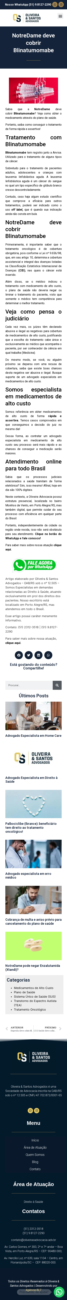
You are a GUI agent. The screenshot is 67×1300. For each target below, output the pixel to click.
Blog (35, 1162)
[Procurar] (57, 685)
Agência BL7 (33, 1290)
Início (35, 1140)
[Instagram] (61, 4)
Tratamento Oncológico (30, 1009)
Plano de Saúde (24, 992)
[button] (60, 16)
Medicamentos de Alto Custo (33, 988)
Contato (35, 1169)
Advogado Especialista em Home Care (33, 735)
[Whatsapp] (55, 4)
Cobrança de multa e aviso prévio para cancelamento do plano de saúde (33, 921)
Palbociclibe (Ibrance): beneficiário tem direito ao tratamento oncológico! (31, 827)
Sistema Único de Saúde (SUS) (35, 996)
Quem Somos (35, 1155)
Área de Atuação (35, 1147)
